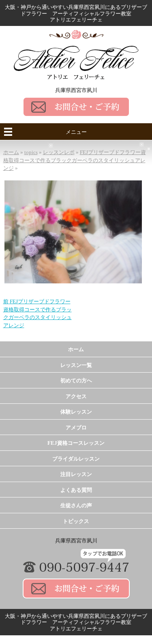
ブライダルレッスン (76, 459)
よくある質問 (76, 490)
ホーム (76, 349)
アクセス (76, 396)
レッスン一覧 (76, 365)
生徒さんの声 (76, 505)
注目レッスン (76, 474)
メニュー (76, 132)
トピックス (76, 521)
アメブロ (76, 427)
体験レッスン (76, 412)
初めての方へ (76, 380)
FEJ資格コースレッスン (76, 443)
